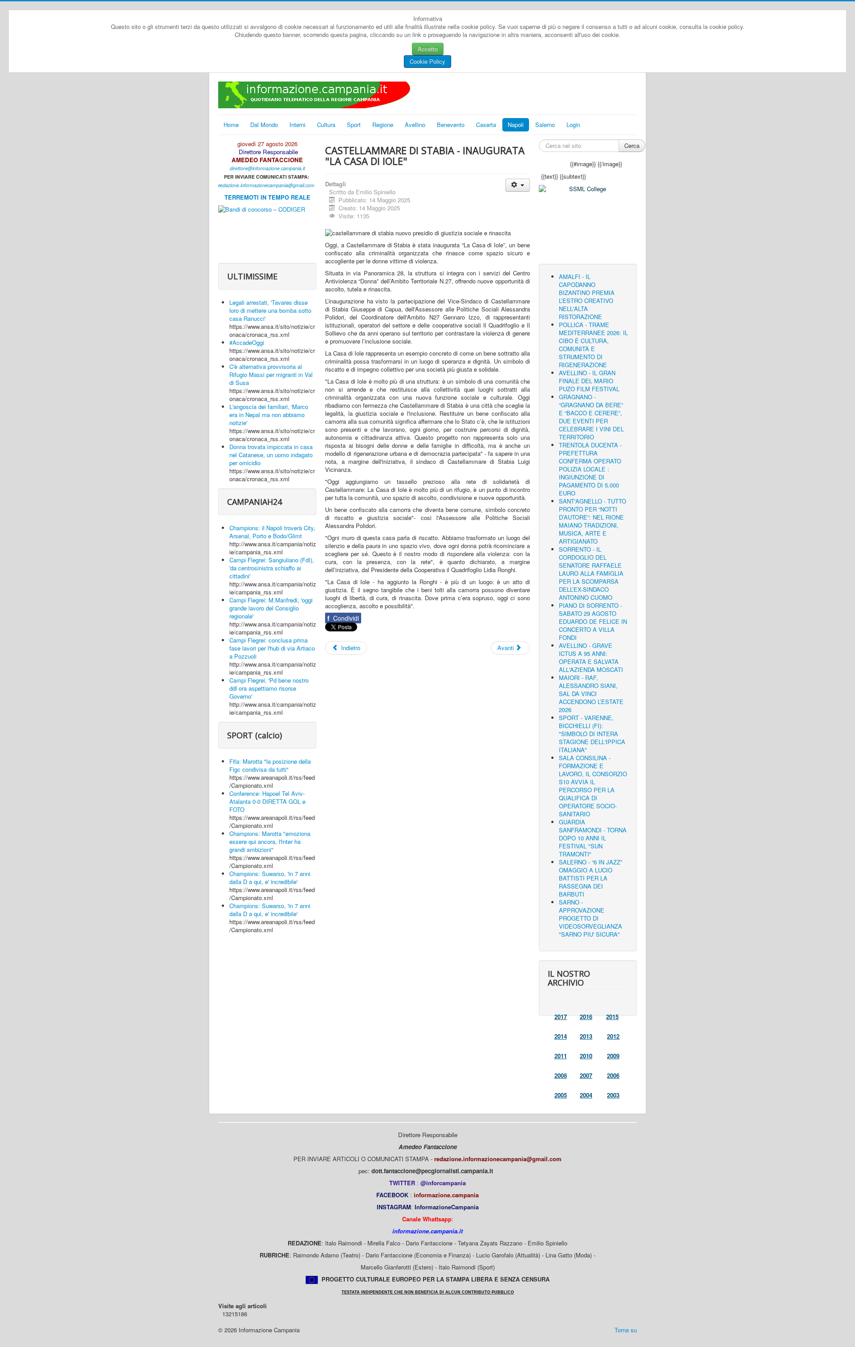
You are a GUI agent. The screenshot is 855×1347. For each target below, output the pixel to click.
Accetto (428, 49)
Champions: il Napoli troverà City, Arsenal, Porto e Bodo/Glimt (272, 532)
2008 (560, 1075)
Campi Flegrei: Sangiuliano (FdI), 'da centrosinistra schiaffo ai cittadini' (271, 568)
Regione (382, 124)
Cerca (631, 145)
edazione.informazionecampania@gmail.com (267, 185)
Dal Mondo (264, 124)
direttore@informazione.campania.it (267, 168)
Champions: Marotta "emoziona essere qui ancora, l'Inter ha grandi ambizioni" (269, 841)
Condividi (343, 618)
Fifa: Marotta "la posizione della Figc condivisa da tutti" (270, 765)
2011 (560, 1056)
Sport (354, 124)
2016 (586, 1016)
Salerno (545, 124)
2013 (586, 1036)
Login (573, 124)
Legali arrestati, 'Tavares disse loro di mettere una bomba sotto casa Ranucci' (270, 310)
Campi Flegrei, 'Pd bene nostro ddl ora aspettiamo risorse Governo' (269, 688)
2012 (613, 1036)
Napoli (516, 124)
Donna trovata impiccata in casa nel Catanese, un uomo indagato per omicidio (271, 454)
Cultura (326, 124)
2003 (613, 1095)
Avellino (415, 124)
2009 (613, 1056)
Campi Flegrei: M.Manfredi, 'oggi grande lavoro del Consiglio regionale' (271, 608)
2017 (560, 1016)
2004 (586, 1095)
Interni (297, 124)
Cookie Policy (427, 61)
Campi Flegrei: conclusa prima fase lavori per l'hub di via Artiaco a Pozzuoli (272, 648)
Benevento (450, 124)
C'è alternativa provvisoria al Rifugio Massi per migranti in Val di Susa (271, 374)
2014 (560, 1036)
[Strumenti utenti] (517, 185)
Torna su (626, 1330)
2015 (612, 1016)
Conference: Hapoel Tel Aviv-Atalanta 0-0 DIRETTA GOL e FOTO (267, 801)
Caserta (486, 124)
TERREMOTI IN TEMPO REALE (267, 197)
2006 (613, 1075)
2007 (586, 1075)
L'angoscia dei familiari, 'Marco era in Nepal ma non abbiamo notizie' (268, 414)
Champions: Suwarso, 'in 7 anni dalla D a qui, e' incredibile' (269, 877)
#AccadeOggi (246, 342)
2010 (586, 1056)
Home (231, 124)
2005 (560, 1095)
